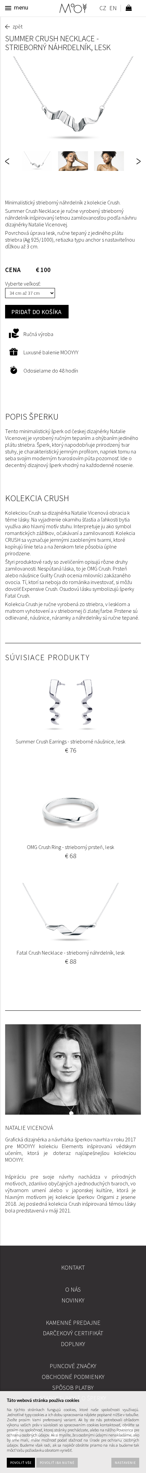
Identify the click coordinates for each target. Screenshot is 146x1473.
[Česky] (102, 9)
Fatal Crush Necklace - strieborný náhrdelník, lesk (71, 952)
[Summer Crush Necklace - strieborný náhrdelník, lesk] (73, 101)
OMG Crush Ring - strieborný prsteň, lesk (70, 847)
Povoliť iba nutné (57, 1462)
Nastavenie (125, 1462)
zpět (17, 26)
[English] (113, 9)
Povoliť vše (21, 1462)
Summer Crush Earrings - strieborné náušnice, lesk (70, 741)
